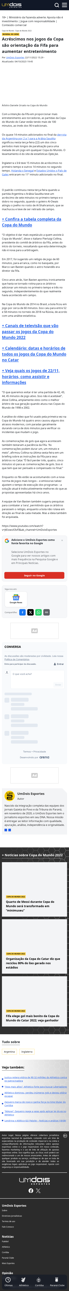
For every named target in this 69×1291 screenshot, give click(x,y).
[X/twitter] (38, 1190)
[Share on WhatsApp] (38, 612)
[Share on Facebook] (22, 612)
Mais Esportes (8, 1263)
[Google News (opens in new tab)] (16, 599)
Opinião (7, 1273)
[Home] (12, 5)
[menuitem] (8, 1282)
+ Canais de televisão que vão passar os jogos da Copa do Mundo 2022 (30, 331)
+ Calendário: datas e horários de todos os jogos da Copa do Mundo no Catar (34, 353)
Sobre (4, 1210)
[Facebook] (30, 1190)
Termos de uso (8, 1221)
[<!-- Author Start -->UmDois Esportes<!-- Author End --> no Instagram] (5, 830)
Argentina (9, 1051)
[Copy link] (46, 612)
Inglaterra (27, 1051)
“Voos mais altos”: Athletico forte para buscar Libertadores (35, 1086)
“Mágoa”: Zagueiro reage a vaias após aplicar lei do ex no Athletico (35, 1113)
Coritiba (5, 1252)
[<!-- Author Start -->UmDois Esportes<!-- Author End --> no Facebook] (9, 830)
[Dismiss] (62, 540)
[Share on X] (30, 612)
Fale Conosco (8, 1226)
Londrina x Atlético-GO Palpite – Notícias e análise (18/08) (35, 1120)
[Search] (57, 5)
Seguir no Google (34, 575)
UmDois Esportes (15, 57)
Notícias (8, 1236)
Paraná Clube (8, 1257)
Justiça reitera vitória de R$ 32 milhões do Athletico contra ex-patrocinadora (35, 1079)
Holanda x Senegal (22, 170)
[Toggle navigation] (64, 4)
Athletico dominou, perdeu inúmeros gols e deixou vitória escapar (35, 1094)
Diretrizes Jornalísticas (12, 1216)
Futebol (5, 1241)
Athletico (6, 1247)
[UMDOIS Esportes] (34, 1181)
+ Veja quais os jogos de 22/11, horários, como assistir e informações (31, 376)
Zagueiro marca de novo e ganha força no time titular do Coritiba (35, 1103)
